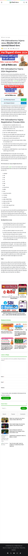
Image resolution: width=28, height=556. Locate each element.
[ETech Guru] (14, 2)
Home (3, 37)
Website (2, 387)
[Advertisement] (14, 20)
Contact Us (9, 547)
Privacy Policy (22, 547)
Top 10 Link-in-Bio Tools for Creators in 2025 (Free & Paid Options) (17, 445)
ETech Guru (5, 48)
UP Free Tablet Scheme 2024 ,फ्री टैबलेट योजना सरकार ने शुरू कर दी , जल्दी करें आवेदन (21, 347)
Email (2, 382)
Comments (22, 414)
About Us (5, 547)
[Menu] (1, 2)
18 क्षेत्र (9, 167)
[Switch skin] (24, 2)
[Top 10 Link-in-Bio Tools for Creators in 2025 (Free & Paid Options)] (5, 491)
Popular (13, 414)
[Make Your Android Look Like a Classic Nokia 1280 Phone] (5, 420)
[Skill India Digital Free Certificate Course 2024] (7, 326)
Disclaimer (14, 549)
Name (2, 376)
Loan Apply (8, 37)
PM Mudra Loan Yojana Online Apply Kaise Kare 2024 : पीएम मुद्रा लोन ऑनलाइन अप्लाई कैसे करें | (20, 333)
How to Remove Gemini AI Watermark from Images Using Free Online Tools (17, 431)
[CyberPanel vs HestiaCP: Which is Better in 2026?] (5, 438)
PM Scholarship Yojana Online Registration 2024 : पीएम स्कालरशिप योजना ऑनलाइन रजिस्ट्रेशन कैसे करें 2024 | (7, 347)
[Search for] (26, 2)
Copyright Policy (16, 547)
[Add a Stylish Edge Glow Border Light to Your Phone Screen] (5, 425)
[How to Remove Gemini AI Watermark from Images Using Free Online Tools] (5, 431)
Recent (4, 414)
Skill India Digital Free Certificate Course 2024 (6, 332)
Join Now (23, 99)
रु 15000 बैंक (15, 81)
